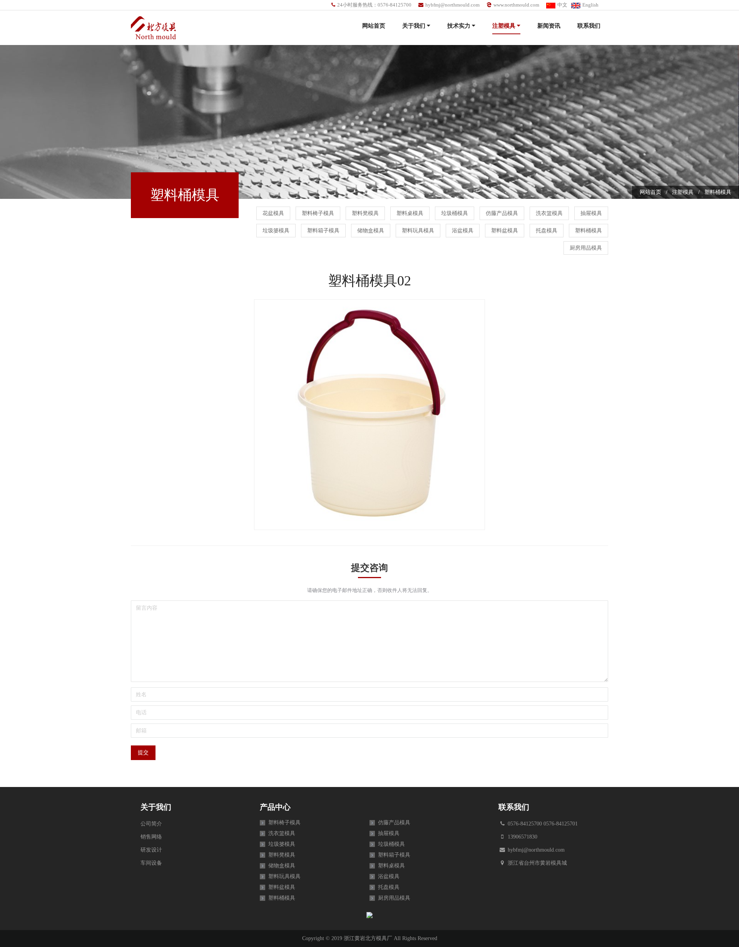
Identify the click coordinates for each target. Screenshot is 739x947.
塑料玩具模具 (418, 230)
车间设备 (151, 863)
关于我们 (414, 26)
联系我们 (588, 26)
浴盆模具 (462, 230)
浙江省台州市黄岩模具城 (536, 863)
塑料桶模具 (588, 230)
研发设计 (151, 850)
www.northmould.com (516, 5)
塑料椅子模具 (318, 213)
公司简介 (151, 824)
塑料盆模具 (504, 230)
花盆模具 (273, 213)
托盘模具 (546, 230)
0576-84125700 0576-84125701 (542, 824)
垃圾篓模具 (275, 230)
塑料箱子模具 (323, 230)
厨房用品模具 (586, 248)
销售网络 (151, 837)
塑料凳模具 (365, 213)
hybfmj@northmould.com (452, 5)
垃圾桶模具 (454, 213)
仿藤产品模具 (502, 213)
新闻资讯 (548, 26)
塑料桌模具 (409, 213)
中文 (562, 5)
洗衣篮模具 (549, 213)
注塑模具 (504, 26)
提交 (143, 752)
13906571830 (521, 837)
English (590, 5)
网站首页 (373, 26)
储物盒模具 (370, 230)
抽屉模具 (591, 213)
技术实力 (459, 26)
